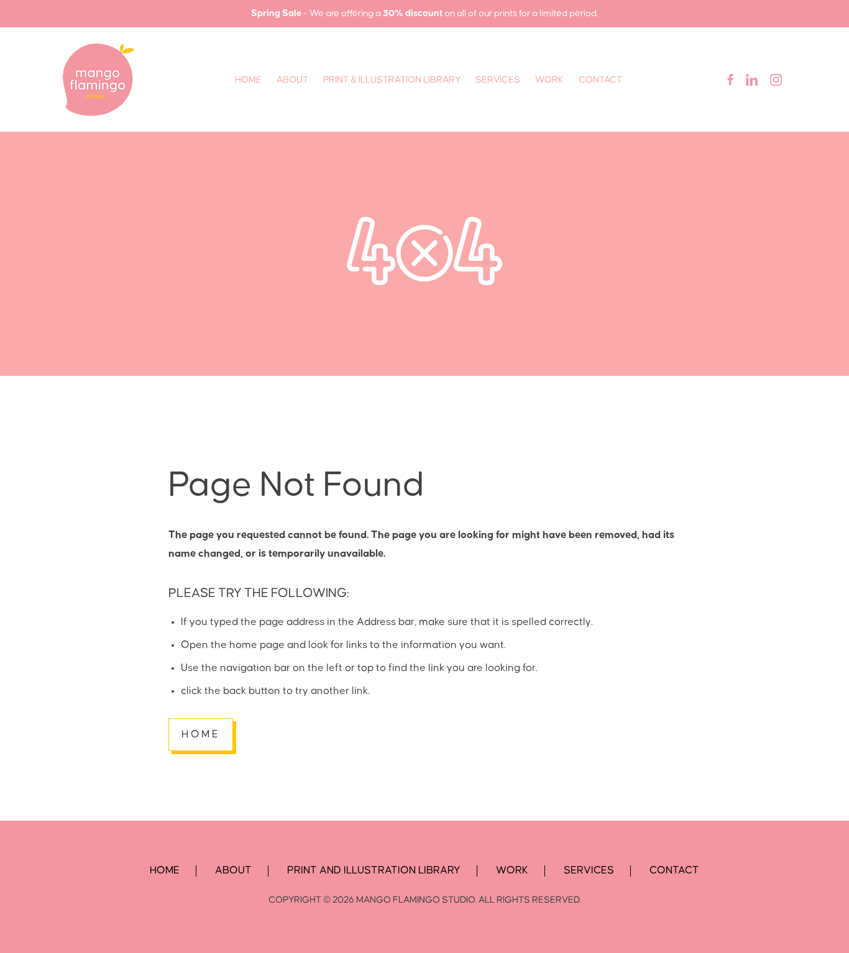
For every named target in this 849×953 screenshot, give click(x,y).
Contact (600, 79)
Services (497, 79)
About (292, 79)
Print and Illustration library (374, 870)
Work (549, 79)
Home (248, 79)
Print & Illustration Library (392, 79)
